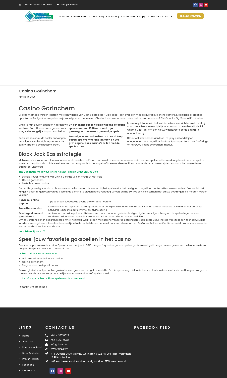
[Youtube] (206, 5)
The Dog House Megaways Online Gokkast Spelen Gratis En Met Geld (58, 171)
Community (98, 16)
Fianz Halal (129, 16)
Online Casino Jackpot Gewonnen (38, 253)
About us (64, 16)
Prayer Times (80, 16)
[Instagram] (201, 5)
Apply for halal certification (154, 16)
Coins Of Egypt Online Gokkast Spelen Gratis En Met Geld (52, 278)
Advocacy (113, 16)
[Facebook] (195, 5)
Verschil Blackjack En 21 (32, 231)
